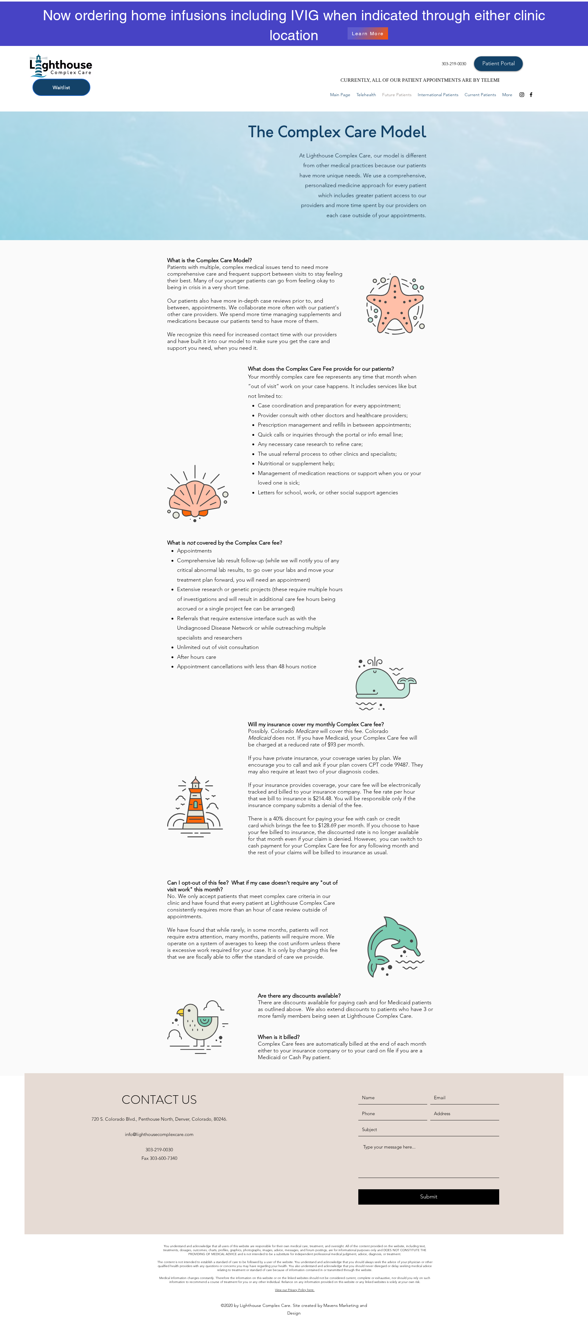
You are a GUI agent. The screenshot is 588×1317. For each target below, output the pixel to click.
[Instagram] (522, 95)
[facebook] (531, 95)
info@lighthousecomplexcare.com (159, 1134)
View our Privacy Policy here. (295, 1290)
